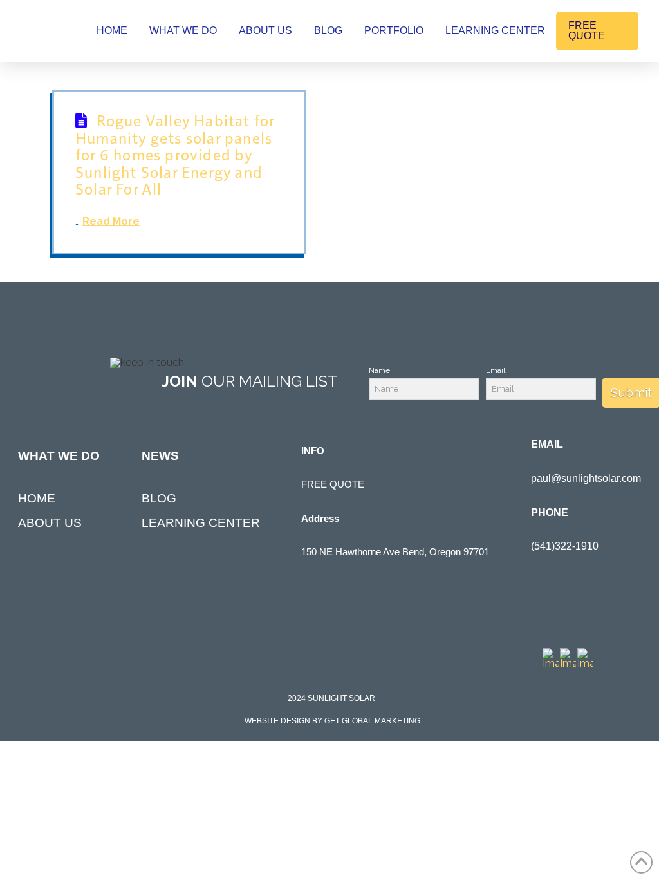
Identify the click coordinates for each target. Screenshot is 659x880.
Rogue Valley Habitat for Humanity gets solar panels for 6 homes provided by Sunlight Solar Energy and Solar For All (174, 154)
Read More (111, 221)
